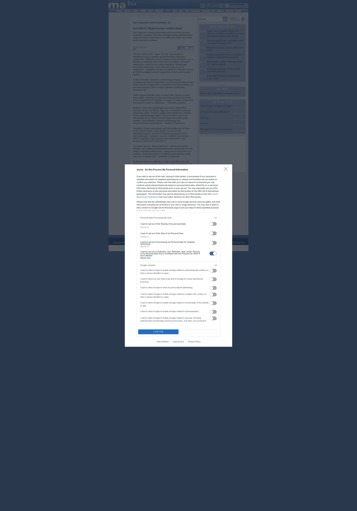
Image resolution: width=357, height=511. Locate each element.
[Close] (226, 169)
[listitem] (178, 217)
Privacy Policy (194, 341)
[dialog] (178, 255)
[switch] (213, 224)
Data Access (178, 341)
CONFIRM (158, 332)
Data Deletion (163, 341)
